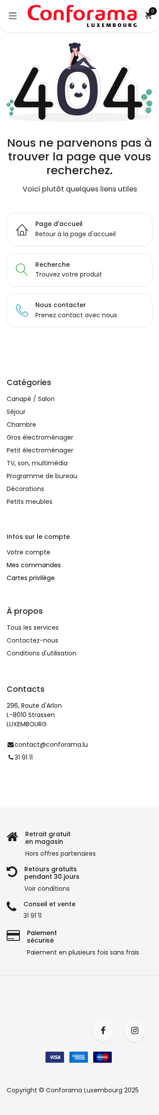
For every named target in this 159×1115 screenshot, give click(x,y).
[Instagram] (137, 1030)
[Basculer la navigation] (13, 16)
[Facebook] (106, 1030)
